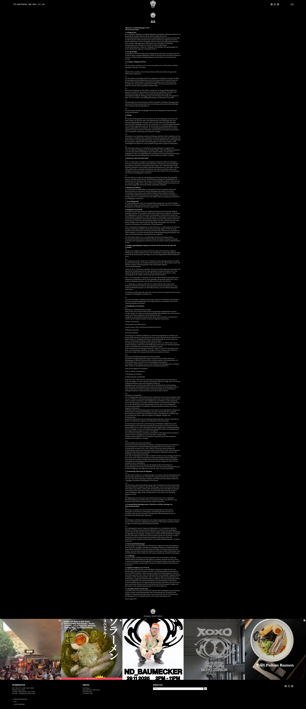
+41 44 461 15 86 (88, 693)
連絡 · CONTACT (32, 4)
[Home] (153, 7)
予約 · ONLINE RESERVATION (20, 4)
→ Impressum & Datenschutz (19, 699)
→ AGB (14, 701)
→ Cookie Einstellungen (18, 704)
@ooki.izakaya (157, 616)
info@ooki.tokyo (87, 691)
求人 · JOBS (41, 4)
